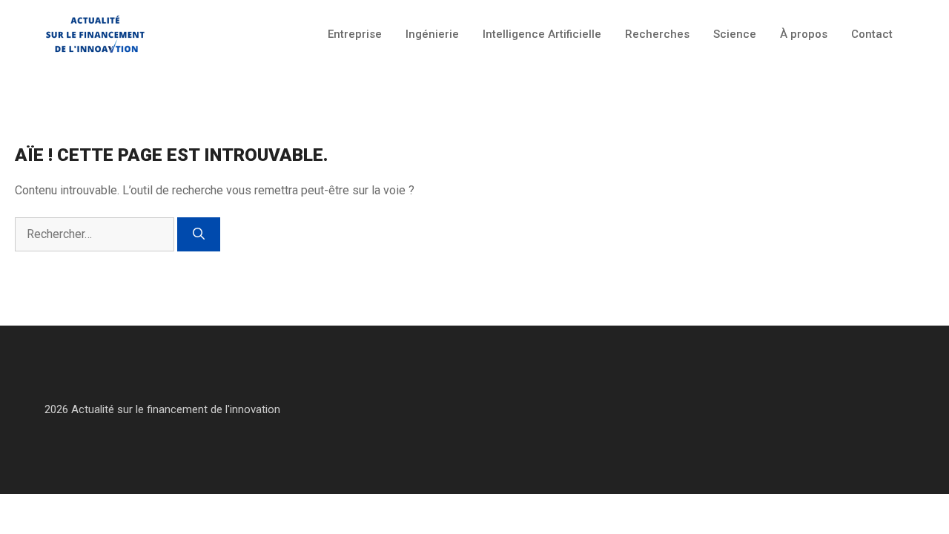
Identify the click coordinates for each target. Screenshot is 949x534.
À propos (803, 34)
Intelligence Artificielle (542, 34)
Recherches (657, 34)
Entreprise (355, 34)
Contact (872, 34)
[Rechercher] (198, 234)
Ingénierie (432, 34)
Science (734, 34)
